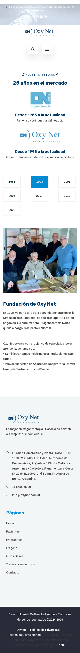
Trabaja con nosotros (20, 564)
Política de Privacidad (44, 629)
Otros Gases (14, 556)
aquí (61, 645)
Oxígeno (11, 548)
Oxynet (21, 629)
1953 (12, 181)
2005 (12, 195)
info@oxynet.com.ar (26, 495)
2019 (67, 195)
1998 (39, 181)
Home (10, 523)
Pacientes (13, 531)
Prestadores (14, 539)
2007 (39, 195)
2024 (12, 209)
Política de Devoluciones (24, 634)
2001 (67, 181)
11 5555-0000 (21, 486)
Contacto (12, 572)
